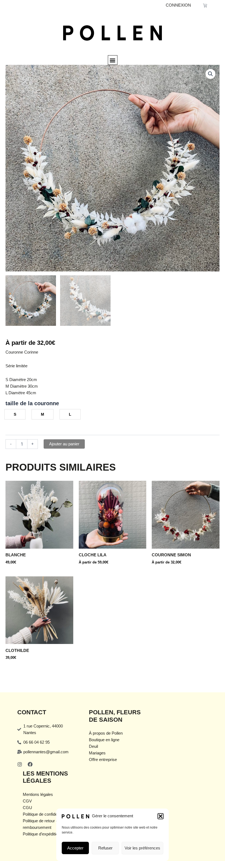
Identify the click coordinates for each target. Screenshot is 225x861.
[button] (160, 816)
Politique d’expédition (41, 834)
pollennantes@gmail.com (46, 752)
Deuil (93, 746)
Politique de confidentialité (46, 814)
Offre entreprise (103, 759)
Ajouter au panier (64, 444)
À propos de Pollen (106, 733)
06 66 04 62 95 (36, 742)
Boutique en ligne (104, 740)
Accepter (75, 848)
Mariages (97, 753)
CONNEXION (178, 5)
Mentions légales (38, 794)
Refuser (105, 848)
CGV (27, 801)
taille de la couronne (32, 403)
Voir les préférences (142, 848)
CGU (27, 808)
